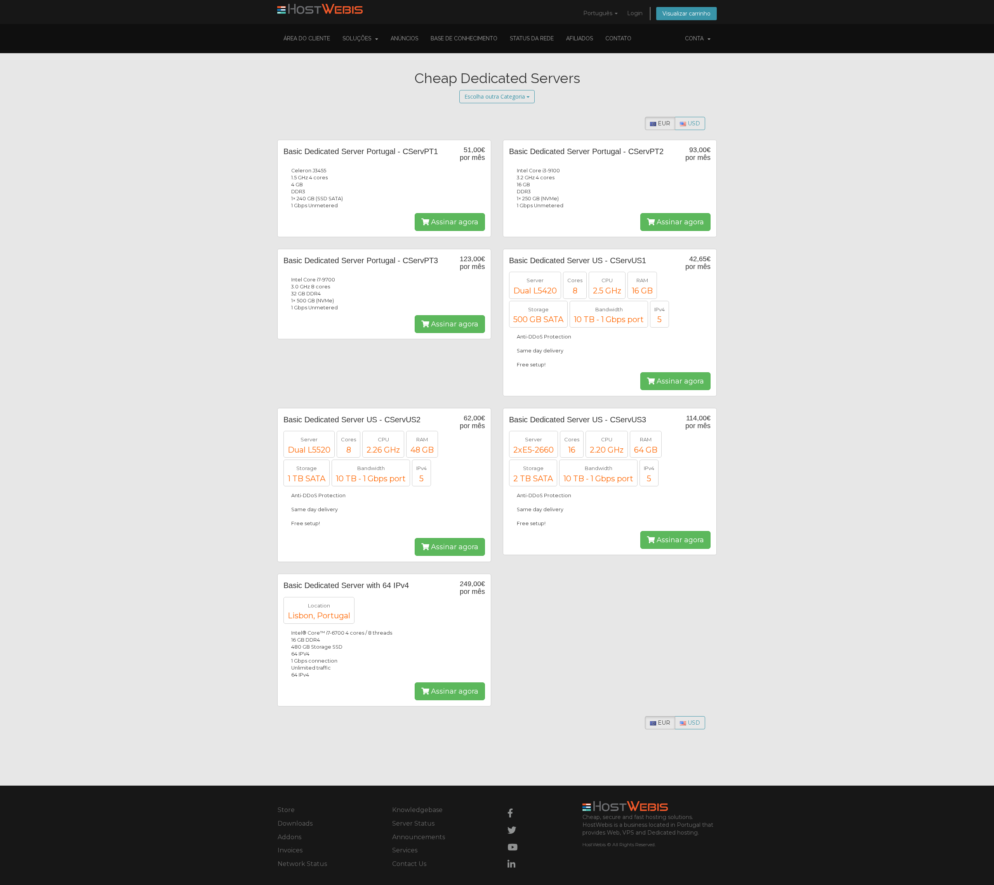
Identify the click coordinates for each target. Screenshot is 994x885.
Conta (696, 38)
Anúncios (404, 38)
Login (635, 13)
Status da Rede (532, 38)
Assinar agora (453, 222)
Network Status (302, 864)
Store (286, 810)
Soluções (358, 38)
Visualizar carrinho (686, 13)
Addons (289, 837)
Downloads (295, 823)
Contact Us (409, 864)
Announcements (418, 837)
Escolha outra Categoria (495, 96)
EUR (663, 123)
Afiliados (579, 38)
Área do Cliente (306, 38)
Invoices (290, 850)
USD (693, 123)
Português (598, 13)
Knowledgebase (417, 810)
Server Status (413, 823)
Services (404, 850)
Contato (618, 38)
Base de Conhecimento (464, 38)
